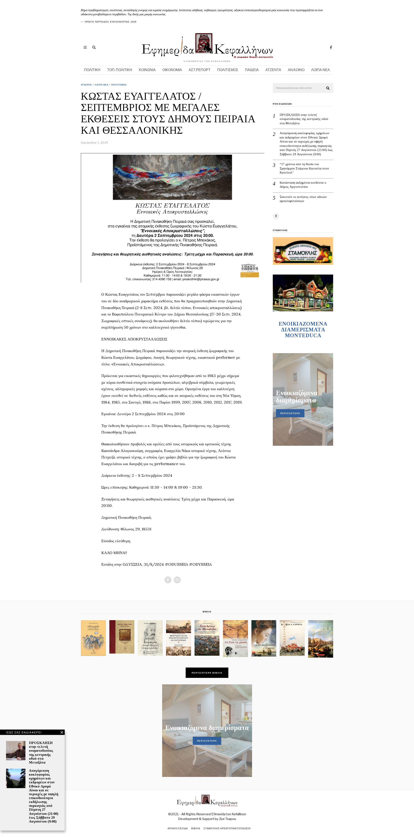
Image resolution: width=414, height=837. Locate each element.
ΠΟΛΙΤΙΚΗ (92, 70)
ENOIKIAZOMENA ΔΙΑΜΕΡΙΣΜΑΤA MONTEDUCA (303, 329)
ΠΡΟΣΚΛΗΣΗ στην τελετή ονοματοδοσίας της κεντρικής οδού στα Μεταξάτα (304, 119)
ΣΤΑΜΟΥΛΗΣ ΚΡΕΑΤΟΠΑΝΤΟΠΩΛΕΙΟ (227, 828)
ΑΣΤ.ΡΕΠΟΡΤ (199, 70)
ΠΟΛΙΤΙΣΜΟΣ (227, 70)
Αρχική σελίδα (178, 828)
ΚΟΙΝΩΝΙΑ (147, 70)
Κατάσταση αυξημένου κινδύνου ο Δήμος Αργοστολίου (303, 185)
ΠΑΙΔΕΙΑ (252, 70)
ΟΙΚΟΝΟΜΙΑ (172, 70)
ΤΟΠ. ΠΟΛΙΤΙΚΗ (119, 70)
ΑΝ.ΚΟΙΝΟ (296, 70)
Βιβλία (195, 828)
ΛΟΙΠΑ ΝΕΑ (320, 70)
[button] (328, 88)
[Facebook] (331, 47)
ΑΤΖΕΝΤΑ (273, 70)
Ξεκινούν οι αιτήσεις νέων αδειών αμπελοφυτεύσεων (303, 199)
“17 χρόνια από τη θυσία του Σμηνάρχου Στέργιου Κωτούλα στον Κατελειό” (304, 168)
